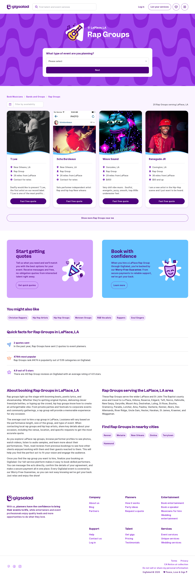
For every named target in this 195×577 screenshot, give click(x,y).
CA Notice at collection (176, 564)
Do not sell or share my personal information (165, 568)
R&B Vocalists (104, 317)
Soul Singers (137, 317)
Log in (141, 7)
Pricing (129, 538)
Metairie (121, 435)
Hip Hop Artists (40, 317)
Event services (169, 534)
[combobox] (66, 7)
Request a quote (134, 511)
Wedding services (171, 542)
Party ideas (131, 507)
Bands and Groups (35, 96)
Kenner (107, 435)
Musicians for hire (171, 511)
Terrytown (168, 435)
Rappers (121, 317)
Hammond (109, 443)
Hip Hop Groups (62, 317)
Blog (91, 507)
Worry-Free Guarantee (128, 269)
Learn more (119, 285)
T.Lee (13, 159)
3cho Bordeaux (66, 159)
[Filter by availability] (28, 104)
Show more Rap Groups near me (97, 218)
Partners (94, 511)
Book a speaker (170, 507)
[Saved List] (176, 6)
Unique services (170, 538)
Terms (174, 561)
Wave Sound (111, 159)
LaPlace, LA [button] (98, 27)
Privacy (184, 561)
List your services (160, 7)
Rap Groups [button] (108, 34)
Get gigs (130, 534)
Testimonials (132, 542)
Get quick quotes (27, 285)
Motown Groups (83, 317)
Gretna (153, 435)
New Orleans (137, 435)
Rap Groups (54, 96)
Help (91, 534)
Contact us (95, 538)
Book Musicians (15, 96)
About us (94, 503)
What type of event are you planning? (70, 53)
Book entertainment (172, 503)
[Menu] (184, 6)
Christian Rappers (18, 317)
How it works (132, 503)
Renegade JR (157, 159)
